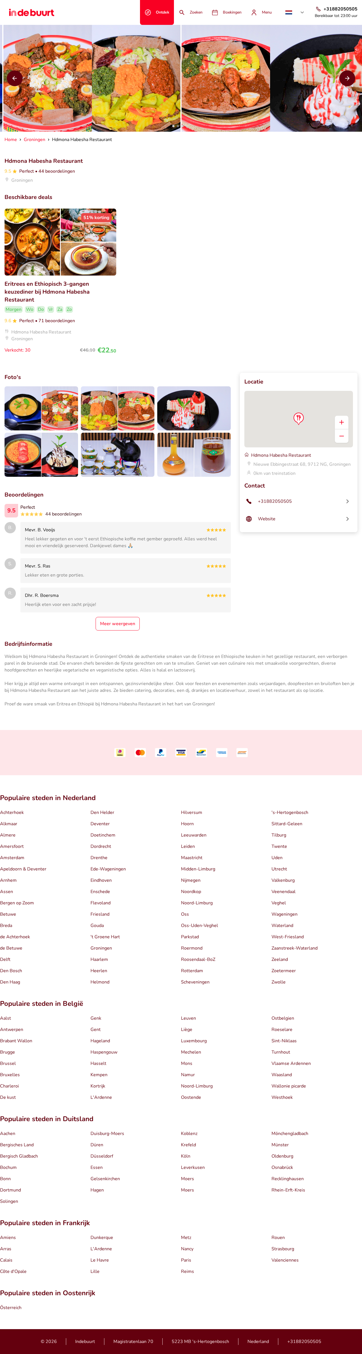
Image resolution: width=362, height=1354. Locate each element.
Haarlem (99, 959)
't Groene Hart (105, 937)
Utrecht (279, 869)
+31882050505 (304, 1341)
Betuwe (8, 914)
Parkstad (190, 937)
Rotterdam (192, 971)
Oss (185, 914)
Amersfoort (12, 846)
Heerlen (98, 971)
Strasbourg (283, 1249)
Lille (95, 1271)
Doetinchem (102, 835)
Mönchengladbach (290, 1133)
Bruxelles (10, 1075)
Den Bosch (11, 971)
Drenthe (98, 858)
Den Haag (10, 982)
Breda (6, 925)
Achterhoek (12, 812)
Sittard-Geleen (287, 824)
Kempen (98, 1075)
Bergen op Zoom (17, 903)
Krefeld (188, 1145)
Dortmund (10, 1190)
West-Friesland (288, 937)
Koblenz (189, 1133)
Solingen (9, 1201)
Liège (186, 1029)
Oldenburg (282, 1156)
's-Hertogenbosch (290, 812)
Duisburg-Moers (107, 1133)
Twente (279, 846)
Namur (188, 1075)
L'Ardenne (101, 1097)
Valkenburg (283, 880)
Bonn (5, 1179)
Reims (187, 1271)
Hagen (97, 1190)
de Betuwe (11, 948)
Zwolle (279, 982)
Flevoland (100, 903)
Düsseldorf (101, 1156)
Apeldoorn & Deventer (23, 869)
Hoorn (187, 824)
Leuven (188, 1018)
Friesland (99, 914)
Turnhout (281, 1052)
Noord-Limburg (197, 903)
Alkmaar (8, 824)
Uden (277, 858)
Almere (8, 835)
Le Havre (99, 1260)
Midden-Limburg (198, 869)
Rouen (278, 1237)
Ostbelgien (283, 1018)
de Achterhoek (15, 937)
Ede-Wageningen (108, 869)
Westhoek (282, 1097)
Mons (186, 1063)
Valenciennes (285, 1260)
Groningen (101, 948)
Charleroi (9, 1086)
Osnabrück (282, 1167)
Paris (186, 1260)
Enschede (100, 892)
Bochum (8, 1167)
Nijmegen (191, 880)
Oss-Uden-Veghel (199, 925)
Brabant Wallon (16, 1041)
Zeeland (280, 959)
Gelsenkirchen (105, 1179)
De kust (8, 1097)
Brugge (7, 1052)
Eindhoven (101, 880)
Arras (5, 1249)
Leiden (188, 846)
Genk (95, 1018)
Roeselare (282, 1029)
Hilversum (191, 812)
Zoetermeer (284, 971)
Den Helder (102, 812)
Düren (96, 1145)
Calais (6, 1260)
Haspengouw (103, 1052)
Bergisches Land (17, 1145)
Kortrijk (97, 1086)
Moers (187, 1179)
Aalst (5, 1018)
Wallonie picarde (289, 1086)
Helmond (99, 982)
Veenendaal (284, 892)
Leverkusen (193, 1167)
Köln (185, 1156)
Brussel (8, 1063)
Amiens (8, 1237)
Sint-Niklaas (284, 1041)
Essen (96, 1167)
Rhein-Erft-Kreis (288, 1190)
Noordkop (191, 892)
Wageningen (285, 914)
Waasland (282, 1075)
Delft (5, 959)
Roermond (191, 948)
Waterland (282, 925)
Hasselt (98, 1063)
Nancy (187, 1249)
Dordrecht (100, 846)
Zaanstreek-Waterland (295, 948)
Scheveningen (195, 982)
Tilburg (279, 835)
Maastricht (191, 858)
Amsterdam (12, 858)
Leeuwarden (193, 835)
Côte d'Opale (13, 1271)
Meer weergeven (117, 624)
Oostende (191, 1097)
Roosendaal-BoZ (198, 959)
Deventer (100, 824)
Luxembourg (194, 1041)
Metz (186, 1237)
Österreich (10, 1308)
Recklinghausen (288, 1179)
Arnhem (8, 880)
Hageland (100, 1041)
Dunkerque (101, 1237)
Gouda (97, 925)
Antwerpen (11, 1029)
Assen (6, 892)
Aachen (7, 1133)
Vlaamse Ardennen (291, 1063)
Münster (280, 1145)
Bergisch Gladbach (19, 1156)
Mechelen (191, 1052)
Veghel (279, 903)
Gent (95, 1029)
